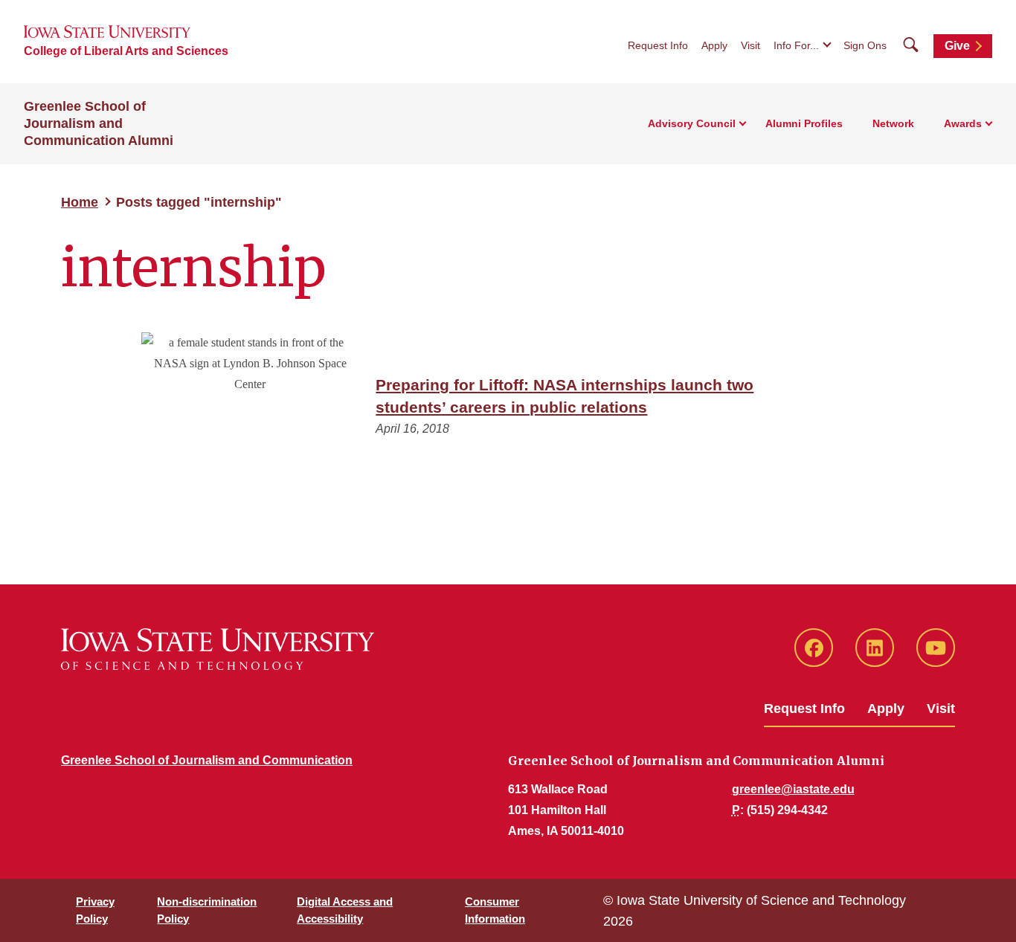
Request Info (658, 45)
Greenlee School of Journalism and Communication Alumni (98, 123)
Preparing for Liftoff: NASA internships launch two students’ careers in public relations (564, 396)
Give (957, 45)
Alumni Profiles (804, 123)
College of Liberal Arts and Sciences (126, 51)
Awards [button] (963, 123)
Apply (714, 45)
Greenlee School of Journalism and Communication (207, 760)
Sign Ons (865, 45)
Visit (750, 45)
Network (893, 123)
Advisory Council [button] (692, 123)
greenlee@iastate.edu (793, 789)
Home (79, 202)
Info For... (796, 45)
